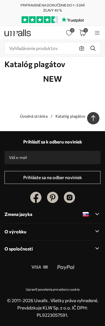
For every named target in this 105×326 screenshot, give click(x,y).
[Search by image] (81, 48)
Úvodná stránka (34, 116)
